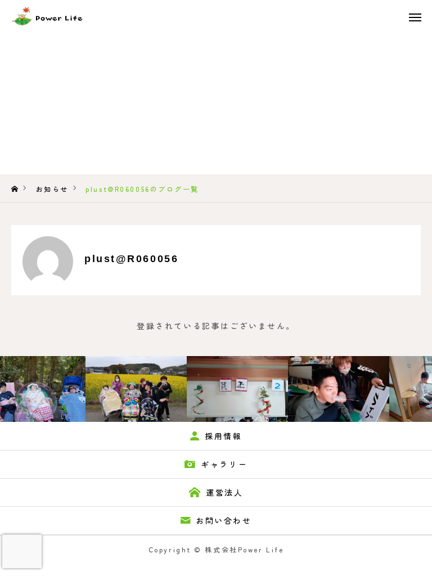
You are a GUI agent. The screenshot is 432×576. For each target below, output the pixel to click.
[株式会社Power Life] (37, 17)
